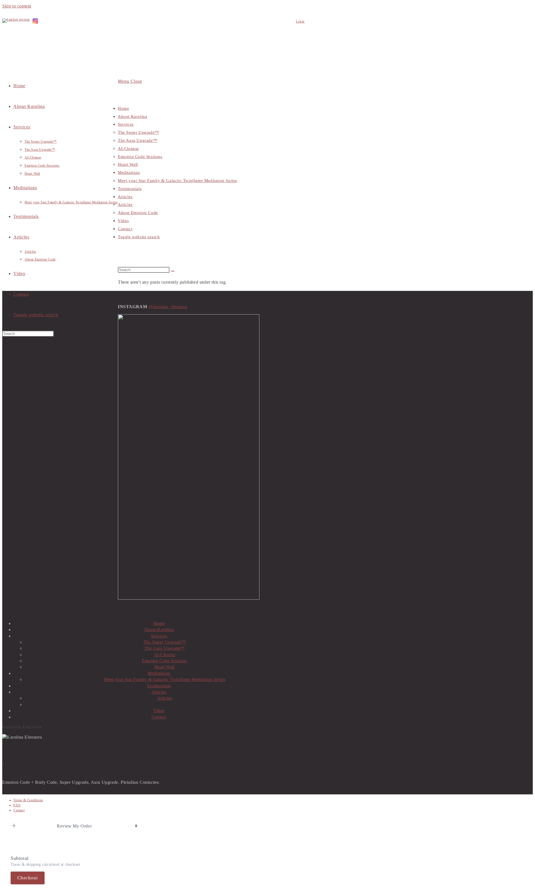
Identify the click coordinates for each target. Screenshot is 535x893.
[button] (13, 826)
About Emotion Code (138, 212)
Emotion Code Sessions (140, 156)
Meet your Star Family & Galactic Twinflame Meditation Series (177, 180)
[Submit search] (173, 271)
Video (123, 220)
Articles (125, 196)
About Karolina (132, 116)
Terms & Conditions (28, 800)
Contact (125, 229)
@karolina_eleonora (168, 306)
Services (126, 124)
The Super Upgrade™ (138, 132)
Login (300, 21)
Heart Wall (128, 164)
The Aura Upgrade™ (137, 140)
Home (123, 108)
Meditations (129, 172)
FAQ (17, 805)
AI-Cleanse (128, 148)
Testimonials (130, 188)
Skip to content (16, 6)
